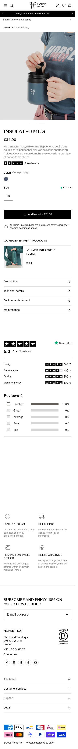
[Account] (57, 5)
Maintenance (12, 310)
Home (7, 27)
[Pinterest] (21, 662)
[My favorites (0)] (64, 5)
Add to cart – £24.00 (40, 214)
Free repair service (50, 555)
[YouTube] (36, 662)
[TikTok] (28, 662)
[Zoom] (70, 115)
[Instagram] (14, 662)
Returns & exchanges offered (17, 556)
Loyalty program (14, 524)
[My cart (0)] (70, 5)
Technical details (14, 291)
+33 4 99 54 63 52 (14, 649)
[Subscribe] (67, 614)
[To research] (11, 5)
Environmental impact (17, 300)
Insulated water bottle (40, 250)
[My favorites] (70, 36)
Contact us (10, 654)
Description (11, 281)
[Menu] (5, 5)
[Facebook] (7, 662)
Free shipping (46, 524)
